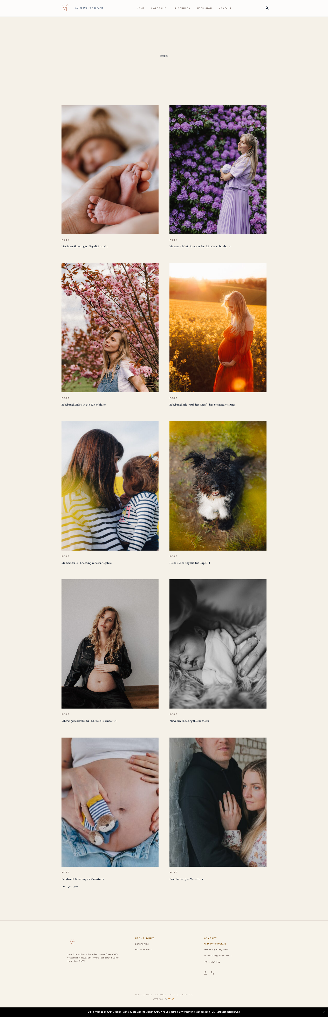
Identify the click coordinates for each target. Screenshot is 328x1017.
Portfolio (159, 8)
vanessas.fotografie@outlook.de (218, 955)
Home (141, 8)
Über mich (204, 8)
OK (213, 1011)
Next (75, 887)
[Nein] (323, 1012)
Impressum (142, 944)
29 (69, 887)
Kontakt (225, 8)
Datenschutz (143, 949)
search (266, 8)
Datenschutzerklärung (228, 1011)
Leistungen (182, 8)
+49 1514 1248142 (212, 961)
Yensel (171, 999)
